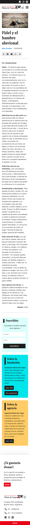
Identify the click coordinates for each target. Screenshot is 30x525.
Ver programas (11, 393)
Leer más (9, 388)
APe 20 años (7, 48)
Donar (15, 523)
